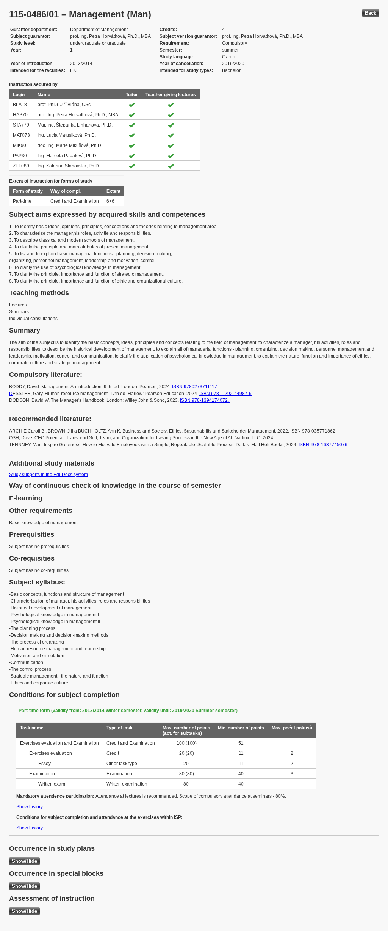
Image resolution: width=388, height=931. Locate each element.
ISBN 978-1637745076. (324, 444)
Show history (29, 806)
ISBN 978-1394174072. (205, 400)
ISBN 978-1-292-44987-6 (225, 393)
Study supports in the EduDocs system (48, 474)
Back (370, 13)
